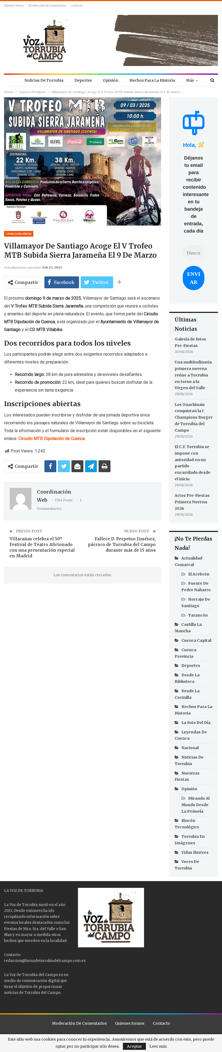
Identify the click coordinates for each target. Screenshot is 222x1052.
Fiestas (10, 929)
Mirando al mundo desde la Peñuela (195, 805)
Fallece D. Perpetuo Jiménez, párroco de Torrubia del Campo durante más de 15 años (122, 544)
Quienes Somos (14, 5)
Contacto (76, 5)
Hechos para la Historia (152, 80)
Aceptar (134, 1046)
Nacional (190, 747)
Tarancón (198, 615)
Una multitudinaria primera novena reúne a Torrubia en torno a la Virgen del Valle (193, 375)
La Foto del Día (195, 722)
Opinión (110, 80)
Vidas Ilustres (194, 852)
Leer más (158, 1046)
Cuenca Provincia (18, 233)
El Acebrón (198, 574)
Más (190, 80)
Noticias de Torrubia (43, 80)
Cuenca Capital (196, 640)
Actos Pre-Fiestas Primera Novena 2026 (192, 502)
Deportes (83, 80)
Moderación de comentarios (47, 5)
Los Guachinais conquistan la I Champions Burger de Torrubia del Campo (194, 417)
